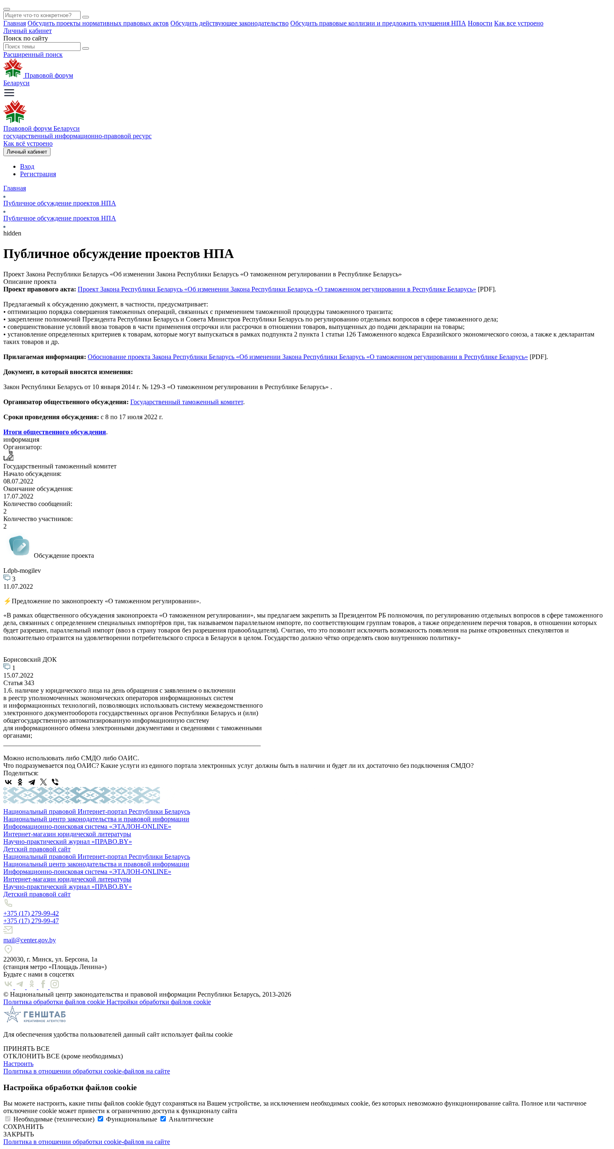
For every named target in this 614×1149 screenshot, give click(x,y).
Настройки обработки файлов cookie (159, 1001)
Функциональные (131, 1119)
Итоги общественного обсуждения (54, 431)
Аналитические (191, 1119)
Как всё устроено (28, 143)
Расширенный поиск (33, 54)
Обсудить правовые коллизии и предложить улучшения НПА (378, 23)
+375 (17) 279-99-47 (31, 920)
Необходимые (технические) (53, 1119)
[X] (43, 782)
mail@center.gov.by (29, 940)
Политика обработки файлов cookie (55, 1001)
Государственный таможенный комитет (186, 401)
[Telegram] (32, 782)
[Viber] (55, 782)
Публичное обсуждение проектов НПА (59, 203)
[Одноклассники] (20, 782)
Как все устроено (518, 23)
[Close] (6, 9)
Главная (14, 23)
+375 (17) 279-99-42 (31, 913)
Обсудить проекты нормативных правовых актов (98, 23)
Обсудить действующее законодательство (229, 23)
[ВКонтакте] (8, 782)
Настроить (18, 1063)
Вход (27, 166)
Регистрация (38, 173)
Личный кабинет (27, 30)
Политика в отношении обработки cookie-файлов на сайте (86, 1071)
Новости (480, 23)
